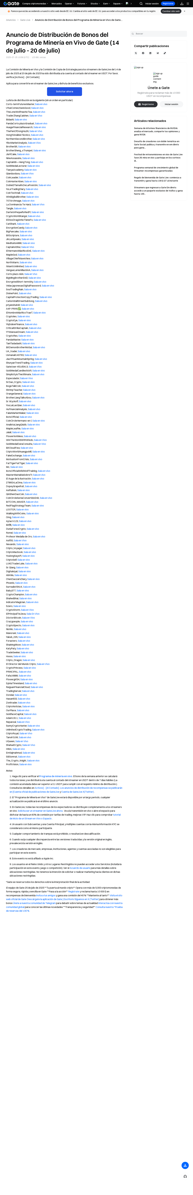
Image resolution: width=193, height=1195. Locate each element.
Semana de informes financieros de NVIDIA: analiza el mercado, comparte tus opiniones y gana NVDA (157, 131)
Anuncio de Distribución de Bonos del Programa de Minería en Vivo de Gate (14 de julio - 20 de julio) (78, 20)
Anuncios (11, 19)
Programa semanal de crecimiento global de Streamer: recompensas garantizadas (156, 169)
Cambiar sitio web (171, 11)
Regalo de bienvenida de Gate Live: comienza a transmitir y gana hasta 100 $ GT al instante (157, 179)
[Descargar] (185, 1165)
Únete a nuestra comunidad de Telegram (34, 903)
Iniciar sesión (152, 3)
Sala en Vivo (35, 115)
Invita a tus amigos (45, 895)
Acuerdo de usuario (80, 867)
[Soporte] (185, 1176)
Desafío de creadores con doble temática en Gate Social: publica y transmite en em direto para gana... (156, 144)
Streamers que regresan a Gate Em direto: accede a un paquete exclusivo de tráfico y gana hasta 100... (158, 190)
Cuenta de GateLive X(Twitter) (77, 791)
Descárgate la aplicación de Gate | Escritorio (50, 899)
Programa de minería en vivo (55, 776)
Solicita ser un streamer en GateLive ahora (40, 810)
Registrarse (168, 3)
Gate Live (25, 19)
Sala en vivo (41, 104)
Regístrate (73, 891)
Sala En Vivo (33, 613)
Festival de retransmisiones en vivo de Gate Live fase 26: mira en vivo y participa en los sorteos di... (158, 157)
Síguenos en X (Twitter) (86, 899)
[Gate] (11, 3)
